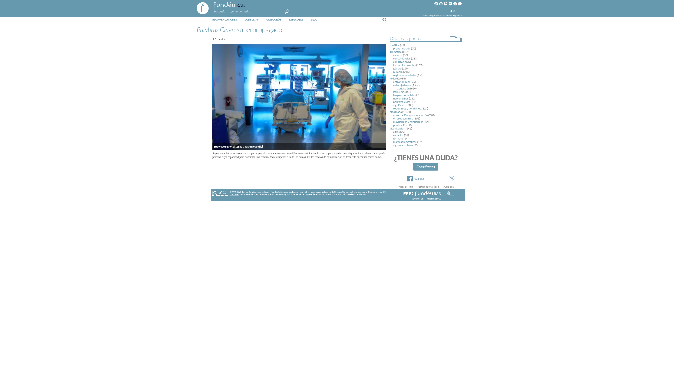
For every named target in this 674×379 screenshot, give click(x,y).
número (398, 71)
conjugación (400, 61)
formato (398, 138)
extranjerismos (402, 85)
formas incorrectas (404, 65)
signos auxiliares (403, 145)
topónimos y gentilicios (407, 108)
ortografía (396, 111)
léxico (393, 78)
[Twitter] (452, 178)
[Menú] (384, 19)
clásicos (397, 55)
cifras (396, 131)
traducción (403, 88)
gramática (396, 51)
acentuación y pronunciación (410, 115)
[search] (287, 11)
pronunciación (402, 48)
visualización (397, 128)
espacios (398, 135)
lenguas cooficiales (404, 95)
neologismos (400, 98)
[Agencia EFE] (452, 11)
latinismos (399, 91)
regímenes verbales (404, 75)
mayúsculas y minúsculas (408, 121)
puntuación (400, 125)
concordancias (402, 58)
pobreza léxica (401, 101)
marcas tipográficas (405, 141)
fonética (394, 45)
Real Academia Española (450, 15)
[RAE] (459, 10)
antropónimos (401, 81)
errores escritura (403, 118)
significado (399, 105)
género (397, 68)
